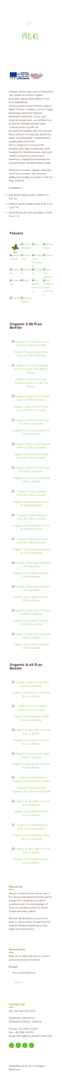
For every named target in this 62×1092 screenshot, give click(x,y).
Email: (13, 967)
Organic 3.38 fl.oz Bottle (26, 326)
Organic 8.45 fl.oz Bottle (26, 666)
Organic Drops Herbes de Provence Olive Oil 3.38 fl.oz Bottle (31, 383)
